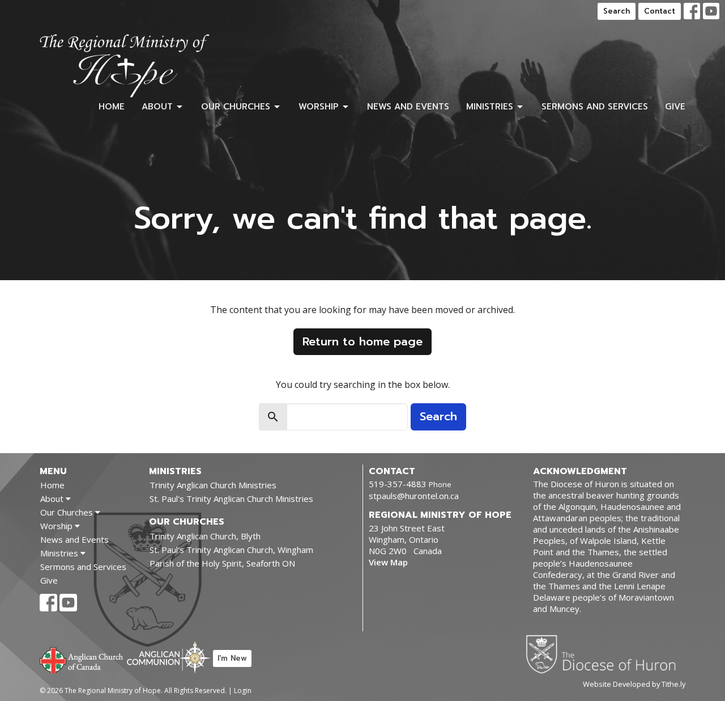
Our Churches (235, 106)
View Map (388, 562)
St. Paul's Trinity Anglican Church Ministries (231, 498)
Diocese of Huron (605, 653)
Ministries (489, 106)
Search (616, 11)
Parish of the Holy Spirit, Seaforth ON (222, 563)
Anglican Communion (168, 657)
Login (242, 690)
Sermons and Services (594, 106)
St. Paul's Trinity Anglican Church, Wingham (231, 549)
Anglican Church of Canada (82, 659)
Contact (659, 11)
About (157, 106)
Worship (318, 106)
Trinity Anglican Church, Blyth (205, 536)
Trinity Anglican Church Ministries (213, 485)
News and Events (408, 106)
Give (675, 106)
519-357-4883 (398, 483)
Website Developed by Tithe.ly (634, 684)
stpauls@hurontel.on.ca (414, 495)
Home (112, 106)
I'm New (232, 658)
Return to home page (362, 341)
